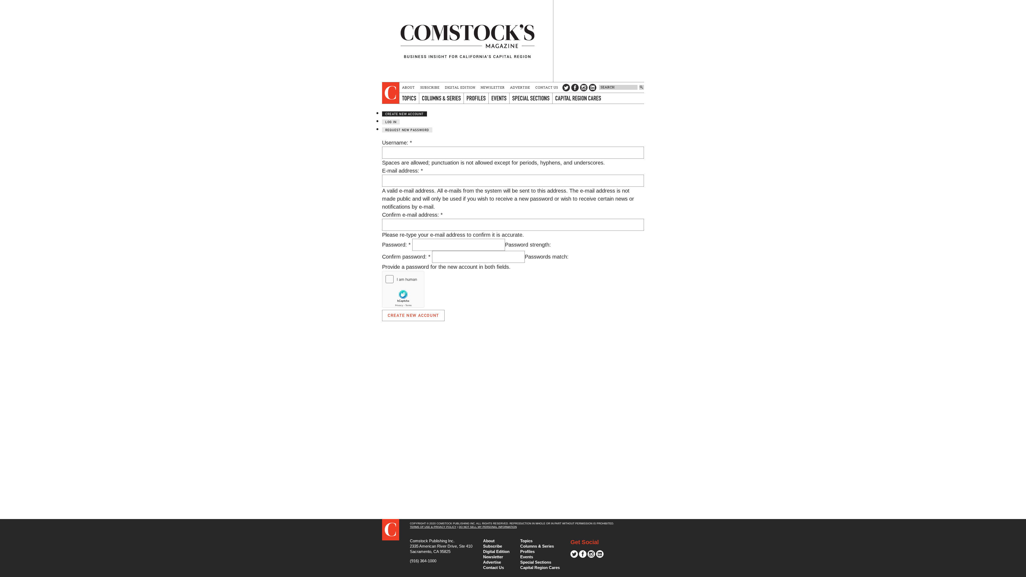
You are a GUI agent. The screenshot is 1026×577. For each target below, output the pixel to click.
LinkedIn (592, 87)
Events (499, 98)
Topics (409, 98)
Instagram (584, 87)
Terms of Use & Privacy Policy (433, 526)
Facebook (575, 87)
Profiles (476, 98)
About (408, 87)
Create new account (404, 114)
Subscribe (430, 87)
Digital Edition (460, 87)
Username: (397, 143)
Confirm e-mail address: (412, 215)
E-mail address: (402, 171)
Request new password (407, 130)
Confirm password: (406, 257)
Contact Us (546, 87)
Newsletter (493, 87)
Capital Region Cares (578, 98)
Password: (396, 245)
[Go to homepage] (467, 41)
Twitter (566, 87)
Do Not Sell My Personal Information (488, 526)
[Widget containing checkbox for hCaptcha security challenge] (403, 289)
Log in (391, 122)
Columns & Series (441, 98)
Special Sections (531, 98)
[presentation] (390, 93)
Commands (4, 573)
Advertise (520, 87)
